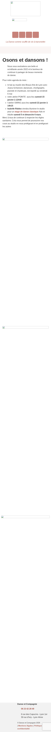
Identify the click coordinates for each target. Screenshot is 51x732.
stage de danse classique (26, 112)
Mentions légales (25, 726)
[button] (25, 50)
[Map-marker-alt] (36, 35)
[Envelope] (29, 35)
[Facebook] (22, 35)
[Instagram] (15, 35)
